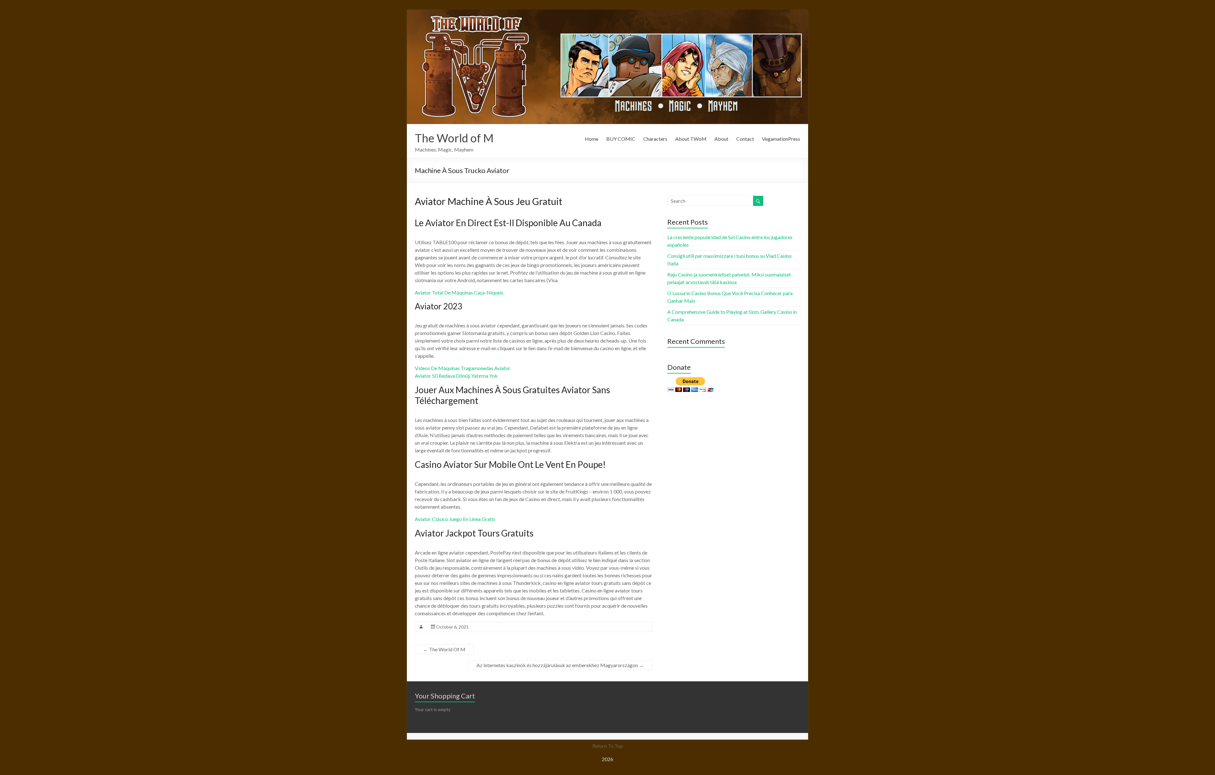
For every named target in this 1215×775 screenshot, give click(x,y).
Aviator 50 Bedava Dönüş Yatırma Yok (456, 376)
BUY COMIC (620, 139)
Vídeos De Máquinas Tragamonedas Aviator (462, 368)
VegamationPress (781, 139)
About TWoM (691, 139)
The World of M (454, 138)
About (721, 139)
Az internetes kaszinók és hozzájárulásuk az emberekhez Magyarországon (560, 665)
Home (591, 139)
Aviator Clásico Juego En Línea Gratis (455, 519)
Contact (745, 139)
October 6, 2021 (452, 626)
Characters (655, 139)
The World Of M (444, 649)
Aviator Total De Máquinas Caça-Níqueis (459, 292)
